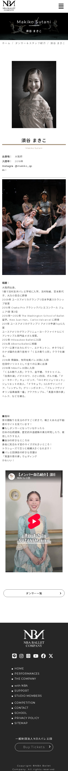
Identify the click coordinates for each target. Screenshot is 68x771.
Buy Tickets (34, 747)
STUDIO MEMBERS (28, 695)
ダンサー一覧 (34, 593)
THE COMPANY (25, 678)
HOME (19, 668)
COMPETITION (25, 702)
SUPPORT (22, 690)
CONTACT (21, 707)
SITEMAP (21, 723)
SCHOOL (21, 713)
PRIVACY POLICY (27, 718)
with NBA (21, 685)
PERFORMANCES (27, 673)
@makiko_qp (23, 165)
